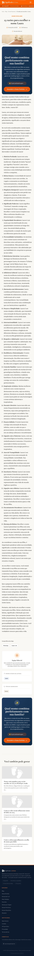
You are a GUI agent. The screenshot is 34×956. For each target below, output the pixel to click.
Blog (6, 11)
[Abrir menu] (30, 2)
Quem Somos (5, 921)
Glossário (4, 913)
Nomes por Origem (6, 904)
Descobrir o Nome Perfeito (17, 89)
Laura (6, 678)
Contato (4, 923)
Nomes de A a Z (6, 896)
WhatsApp (5, 645)
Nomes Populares (12, 11)
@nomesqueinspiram (10, 943)
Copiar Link (14, 645)
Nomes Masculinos (6, 910)
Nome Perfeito (5, 893)
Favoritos (4, 902)
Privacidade (5, 929)
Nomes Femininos (6, 907)
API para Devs (5, 926)
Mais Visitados (5, 899)
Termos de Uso (5, 932)
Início (3, 11)
